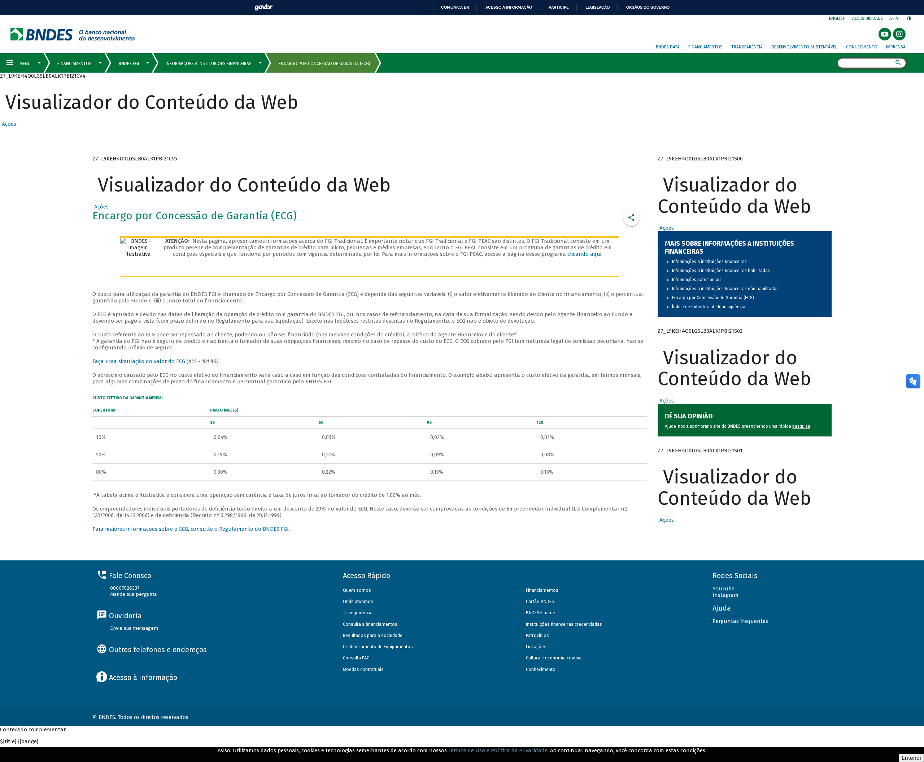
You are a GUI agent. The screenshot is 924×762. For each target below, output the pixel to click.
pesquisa (801, 426)
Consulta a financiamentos (370, 624)
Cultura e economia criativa (553, 657)
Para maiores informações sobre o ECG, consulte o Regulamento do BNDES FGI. (191, 529)
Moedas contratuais (363, 669)
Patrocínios (537, 635)
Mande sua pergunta (133, 594)
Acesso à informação (508, 7)
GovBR (263, 7)
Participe (559, 7)
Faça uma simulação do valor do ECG (138, 361)
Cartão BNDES (540, 601)
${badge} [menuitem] (19, 741)
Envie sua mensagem (134, 628)
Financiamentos (705, 46)
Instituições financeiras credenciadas (564, 624)
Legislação (597, 7)
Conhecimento (861, 46)
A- (898, 18)
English (837, 18)
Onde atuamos (358, 601)
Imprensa (896, 46)
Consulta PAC (356, 657)
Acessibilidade (867, 18)
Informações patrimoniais (697, 279)
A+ (892, 18)
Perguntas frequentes (740, 621)
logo (72, 34)
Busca (830, 63)
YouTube (723, 588)
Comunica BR (455, 7)
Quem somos (357, 590)
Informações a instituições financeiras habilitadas (721, 270)
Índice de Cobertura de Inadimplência (708, 306)
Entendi (911, 757)
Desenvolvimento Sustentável (804, 46)
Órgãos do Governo (648, 7)
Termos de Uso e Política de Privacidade (498, 750)
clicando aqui (584, 254)
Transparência (747, 46)
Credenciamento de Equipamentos (378, 646)
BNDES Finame (540, 612)
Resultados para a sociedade (372, 635)
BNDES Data (668, 46)
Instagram (725, 595)
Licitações (536, 646)
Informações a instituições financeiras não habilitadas (725, 288)
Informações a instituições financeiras (709, 261)
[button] (8, 124)
